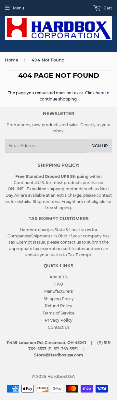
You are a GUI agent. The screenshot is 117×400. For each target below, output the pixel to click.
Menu (18, 8)
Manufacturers (58, 291)
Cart (107, 8)
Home (11, 59)
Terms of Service (58, 313)
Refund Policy (58, 305)
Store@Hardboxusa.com (58, 355)
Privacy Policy (58, 320)
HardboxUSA (61, 376)
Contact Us (59, 327)
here (100, 92)
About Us (58, 276)
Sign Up (99, 145)
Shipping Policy (59, 298)
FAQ (58, 284)
